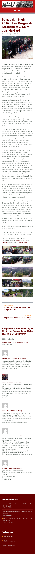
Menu (18, 10)
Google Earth (23, 242)
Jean (4, 34)
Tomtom (4, 242)
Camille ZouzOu (6, 342)
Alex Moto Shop (8, 537)
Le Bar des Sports (9, 545)
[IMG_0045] (17, 47)
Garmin (18, 240)
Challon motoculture (9, 541)
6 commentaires (23, 34)
